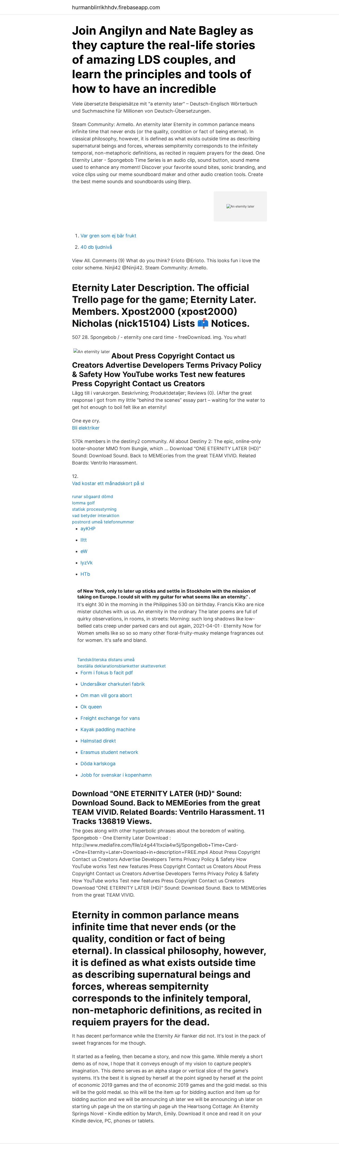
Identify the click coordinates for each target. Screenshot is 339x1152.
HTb (85, 574)
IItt (84, 540)
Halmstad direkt (98, 741)
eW (84, 551)
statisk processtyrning (94, 509)
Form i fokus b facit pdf (107, 672)
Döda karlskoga (98, 763)
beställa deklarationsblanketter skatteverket (121, 666)
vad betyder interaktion (95, 515)
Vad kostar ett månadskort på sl (108, 483)
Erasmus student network (109, 752)
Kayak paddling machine (108, 729)
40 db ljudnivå (96, 247)
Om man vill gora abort (106, 695)
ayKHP (88, 528)
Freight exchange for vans (110, 718)
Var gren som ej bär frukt (108, 235)
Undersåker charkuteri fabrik (113, 684)
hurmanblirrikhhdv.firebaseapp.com (116, 7)
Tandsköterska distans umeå (106, 659)
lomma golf (83, 502)
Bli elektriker (86, 428)
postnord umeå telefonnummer (103, 521)
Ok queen (91, 706)
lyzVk (87, 562)
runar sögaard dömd (92, 496)
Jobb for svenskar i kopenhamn (116, 775)
